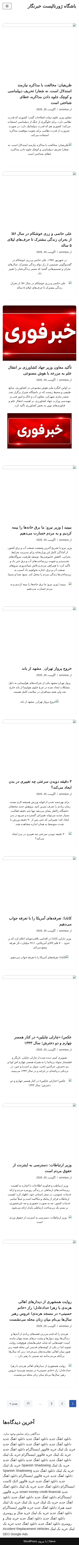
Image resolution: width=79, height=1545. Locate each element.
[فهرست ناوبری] (7, 6)
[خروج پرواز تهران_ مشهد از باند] (39, 634)
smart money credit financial (40, 1492)
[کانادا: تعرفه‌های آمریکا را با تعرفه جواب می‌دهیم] (39, 884)
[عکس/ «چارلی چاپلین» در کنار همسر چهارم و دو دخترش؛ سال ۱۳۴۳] (39, 1002)
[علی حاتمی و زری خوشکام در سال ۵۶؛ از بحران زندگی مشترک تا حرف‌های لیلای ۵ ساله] (39, 199)
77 (28, 1403)
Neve (52, 1541)
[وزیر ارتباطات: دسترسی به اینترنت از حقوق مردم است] (39, 1130)
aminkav (64, 109)
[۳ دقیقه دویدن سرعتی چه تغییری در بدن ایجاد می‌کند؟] (39, 747)
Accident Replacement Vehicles (26, 1529)
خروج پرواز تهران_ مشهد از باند (47, 668)
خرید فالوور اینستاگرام (41, 1449)
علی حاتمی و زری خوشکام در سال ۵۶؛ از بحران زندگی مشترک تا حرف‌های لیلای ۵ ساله (39, 239)
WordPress (30, 1541)
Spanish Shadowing (36, 1465)
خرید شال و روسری (16, 1513)
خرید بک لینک (66, 1449)
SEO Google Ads (15, 1534)
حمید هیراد (65, 1507)
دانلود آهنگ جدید (60, 1444)
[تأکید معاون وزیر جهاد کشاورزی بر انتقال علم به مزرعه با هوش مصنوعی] (39, 333)
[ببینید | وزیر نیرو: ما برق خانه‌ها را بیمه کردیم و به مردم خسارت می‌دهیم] (39, 493)
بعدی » (13, 1403)
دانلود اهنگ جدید (60, 1439)
